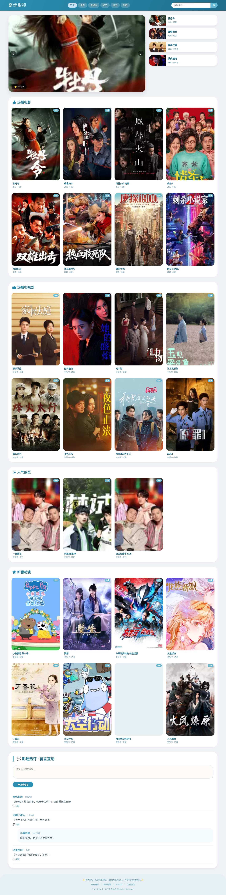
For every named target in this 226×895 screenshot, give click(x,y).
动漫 (115, 5)
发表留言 (24, 785)
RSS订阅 (119, 884)
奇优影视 (17, 5)
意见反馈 (131, 884)
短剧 (125, 5)
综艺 (105, 5)
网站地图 (107, 884)
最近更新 (95, 884)
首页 (72, 5)
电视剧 (94, 5)
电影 (82, 5)
